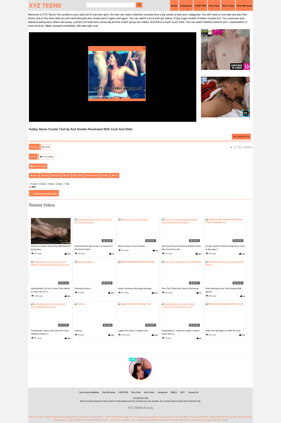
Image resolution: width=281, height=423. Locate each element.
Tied (116, 175)
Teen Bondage (39, 166)
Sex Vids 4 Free (134, 419)
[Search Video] (139, 4)
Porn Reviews (244, 5)
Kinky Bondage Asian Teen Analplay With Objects (223, 290)
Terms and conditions (89, 392)
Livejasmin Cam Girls (174, 416)
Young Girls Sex (201, 419)
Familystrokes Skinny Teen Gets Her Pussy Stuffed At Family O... (50, 332)
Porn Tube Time (70, 419)
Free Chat (214, 5)
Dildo (67, 175)
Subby (106, 175)
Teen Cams (228, 5)
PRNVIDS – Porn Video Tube (112, 419)
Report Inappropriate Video (45, 193)
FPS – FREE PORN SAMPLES (112, 416)
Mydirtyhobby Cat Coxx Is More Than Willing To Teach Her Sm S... (50, 290)
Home (174, 5)
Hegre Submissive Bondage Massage (135, 288)
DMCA (174, 392)
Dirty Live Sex (77, 416)
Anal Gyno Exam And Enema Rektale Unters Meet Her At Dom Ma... (181, 248)
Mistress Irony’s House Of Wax (131, 246)
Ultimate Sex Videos (172, 419)
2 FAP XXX (200, 5)
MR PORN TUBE (206, 416)
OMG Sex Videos (223, 416)
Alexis (35, 175)
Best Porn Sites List (37, 416)
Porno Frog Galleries (88, 419)
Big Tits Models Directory (59, 416)
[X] (144, 47)
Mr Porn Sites (191, 416)
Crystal (56, 175)
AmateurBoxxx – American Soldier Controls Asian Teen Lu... (181, 332)
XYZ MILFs (187, 419)
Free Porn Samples (136, 416)
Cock (45, 175)
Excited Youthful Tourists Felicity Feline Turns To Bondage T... (225, 248)
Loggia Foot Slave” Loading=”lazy (133, 331)
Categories (186, 5)
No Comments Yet (241, 136)
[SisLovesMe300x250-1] (116, 97)
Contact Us (193, 392)
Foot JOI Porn (91, 416)
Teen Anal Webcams (152, 419)
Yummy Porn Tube (218, 419)
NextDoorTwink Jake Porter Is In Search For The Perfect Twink (93, 248)
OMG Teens (238, 416)
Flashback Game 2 (82, 288)
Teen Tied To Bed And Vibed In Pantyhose (180, 288)
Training (78, 331)
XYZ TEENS (45, 5)
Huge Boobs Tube (155, 416)
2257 (182, 392)
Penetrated (92, 175)
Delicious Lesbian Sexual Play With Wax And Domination (51, 248)
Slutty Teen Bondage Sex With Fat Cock (222, 331)
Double (78, 175)
